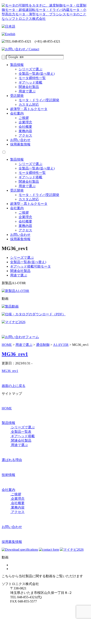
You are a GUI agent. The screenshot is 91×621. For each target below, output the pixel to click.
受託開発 (17, 95)
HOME (7, 344)
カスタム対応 (29, 104)
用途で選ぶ (27, 91)
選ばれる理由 (12, 460)
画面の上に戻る (13, 386)
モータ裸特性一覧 (32, 78)
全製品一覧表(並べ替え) (37, 73)
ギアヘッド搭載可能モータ (30, 266)
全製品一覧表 (20, 431)
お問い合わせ (20, 140)
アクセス (25, 135)
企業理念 (25, 122)
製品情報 (17, 65)
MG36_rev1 (15, 354)
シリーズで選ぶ (30, 69)
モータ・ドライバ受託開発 (39, 100)
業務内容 (25, 131)
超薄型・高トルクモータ (28, 109)
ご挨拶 (24, 118)
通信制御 (43, 344)
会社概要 (25, 126)
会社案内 (17, 113)
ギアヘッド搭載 (30, 82)
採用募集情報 (20, 144)
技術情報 (8, 475)
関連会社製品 (29, 87)
